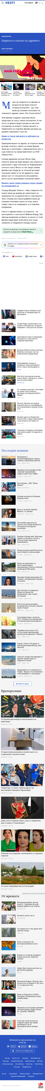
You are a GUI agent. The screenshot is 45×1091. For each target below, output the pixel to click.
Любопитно (6, 36)
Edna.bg (17, 1067)
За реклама (13, 1074)
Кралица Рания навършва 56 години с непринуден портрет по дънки (30, 579)
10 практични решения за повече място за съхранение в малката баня (19, 753)
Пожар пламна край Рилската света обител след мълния (30, 551)
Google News (32, 256)
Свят (18, 463)
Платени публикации (18, 1076)
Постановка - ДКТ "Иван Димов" (27, 484)
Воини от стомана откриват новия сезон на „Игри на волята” (29, 957)
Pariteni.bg (38, 1064)
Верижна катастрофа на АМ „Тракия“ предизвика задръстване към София (29, 472)
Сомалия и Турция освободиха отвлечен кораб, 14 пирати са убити (30, 432)
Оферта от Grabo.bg (23, 487)
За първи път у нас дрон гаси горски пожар (29, 930)
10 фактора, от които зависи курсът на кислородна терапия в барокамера (17, 789)
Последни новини (15, 450)
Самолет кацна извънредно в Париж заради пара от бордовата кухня (29, 659)
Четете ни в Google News (24, 1051)
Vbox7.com (16, 1058)
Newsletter (18, 256)
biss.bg (19, 369)
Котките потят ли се (25, 915)
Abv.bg (7, 1058)
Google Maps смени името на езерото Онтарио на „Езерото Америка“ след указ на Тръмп (30, 326)
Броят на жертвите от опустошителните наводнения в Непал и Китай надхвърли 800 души (29, 566)
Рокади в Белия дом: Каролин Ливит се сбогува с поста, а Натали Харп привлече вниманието (29, 539)
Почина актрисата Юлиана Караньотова (28, 497)
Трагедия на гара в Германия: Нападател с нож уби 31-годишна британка (29, 339)
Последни (29, 3)
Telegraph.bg (26, 1067)
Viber (7, 256)
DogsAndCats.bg (17, 1061)
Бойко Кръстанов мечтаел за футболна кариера (29, 969)
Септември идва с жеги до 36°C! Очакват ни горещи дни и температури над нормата (29, 619)
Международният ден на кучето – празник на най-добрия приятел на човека (28, 904)
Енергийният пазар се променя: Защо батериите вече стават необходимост (28, 365)
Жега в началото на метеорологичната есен (27, 943)
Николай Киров (7, 49)
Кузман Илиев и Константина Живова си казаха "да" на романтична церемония (30, 352)
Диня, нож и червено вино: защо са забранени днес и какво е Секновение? (21, 822)
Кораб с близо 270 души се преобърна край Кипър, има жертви (29, 645)
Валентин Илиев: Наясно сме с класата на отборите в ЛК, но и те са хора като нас (30, 983)
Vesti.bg (10, 3)
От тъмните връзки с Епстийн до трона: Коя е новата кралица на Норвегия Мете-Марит (30, 392)
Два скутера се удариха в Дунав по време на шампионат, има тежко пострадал (27, 593)
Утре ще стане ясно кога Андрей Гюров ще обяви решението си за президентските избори (27, 1024)
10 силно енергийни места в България (17, 886)
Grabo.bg (29, 1064)
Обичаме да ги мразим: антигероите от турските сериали (22, 854)
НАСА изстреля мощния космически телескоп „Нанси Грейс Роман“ (29, 606)
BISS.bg (39, 1061)
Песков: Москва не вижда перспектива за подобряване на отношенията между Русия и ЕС (30, 406)
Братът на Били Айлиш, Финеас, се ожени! (27, 510)
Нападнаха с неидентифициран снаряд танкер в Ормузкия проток (28, 459)
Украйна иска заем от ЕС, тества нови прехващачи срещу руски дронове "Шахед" (30, 632)
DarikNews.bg (35, 1058)
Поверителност (38, 1074)
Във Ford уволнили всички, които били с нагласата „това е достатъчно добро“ (30, 378)
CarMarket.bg (30, 1061)
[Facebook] (22, 1079)
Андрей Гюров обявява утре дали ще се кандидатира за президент (29, 312)
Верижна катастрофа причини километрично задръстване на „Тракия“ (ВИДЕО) (30, 1009)
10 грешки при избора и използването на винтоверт (18, 720)
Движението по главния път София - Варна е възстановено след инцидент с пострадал (30, 672)
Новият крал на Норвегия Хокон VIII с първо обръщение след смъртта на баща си (30, 419)
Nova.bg (6, 1061)
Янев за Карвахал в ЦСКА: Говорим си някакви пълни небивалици (29, 996)
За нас (4, 1074)
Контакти (31, 1076)
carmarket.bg (20, 382)
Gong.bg (25, 1058)
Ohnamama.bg (8, 1064)
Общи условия (25, 1074)
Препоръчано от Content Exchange (32, 893)
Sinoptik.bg (19, 1064)
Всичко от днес (22, 684)
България (19, 476)
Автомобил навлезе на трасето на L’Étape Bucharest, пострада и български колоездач (29, 525)
